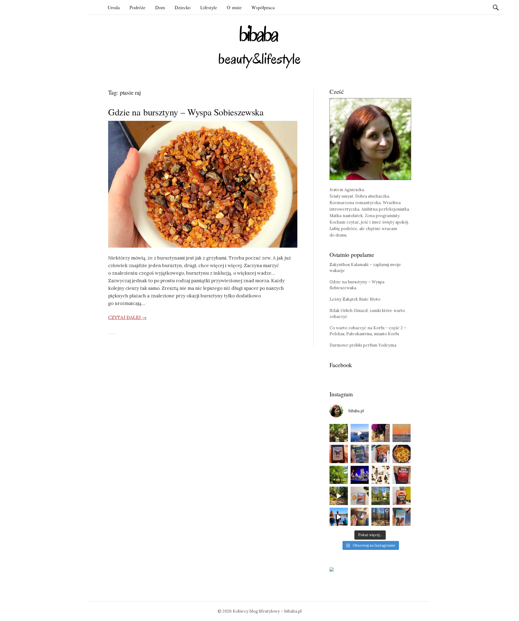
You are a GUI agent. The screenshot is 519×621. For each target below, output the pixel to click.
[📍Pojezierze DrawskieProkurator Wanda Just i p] (380, 454)
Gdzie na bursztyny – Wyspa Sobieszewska (186, 112)
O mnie (234, 7)
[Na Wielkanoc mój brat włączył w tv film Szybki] (380, 517)
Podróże (137, 7)
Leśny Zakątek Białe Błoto (355, 299)
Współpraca (263, 7)
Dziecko (183, 7)
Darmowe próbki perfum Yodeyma (363, 345)
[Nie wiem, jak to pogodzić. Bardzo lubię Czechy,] (380, 496)
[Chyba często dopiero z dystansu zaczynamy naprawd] (339, 517)
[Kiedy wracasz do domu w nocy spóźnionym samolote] (401, 433)
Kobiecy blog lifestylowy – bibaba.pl (267, 611)
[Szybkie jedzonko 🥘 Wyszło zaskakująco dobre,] (401, 454)
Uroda (114, 7)
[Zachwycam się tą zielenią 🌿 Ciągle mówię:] (339, 475)
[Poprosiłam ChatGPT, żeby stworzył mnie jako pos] (380, 475)
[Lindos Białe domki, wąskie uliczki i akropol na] (380, 433)
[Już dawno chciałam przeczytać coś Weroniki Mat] (339, 454)
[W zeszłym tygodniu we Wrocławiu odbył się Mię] (360, 475)
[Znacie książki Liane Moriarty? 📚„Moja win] (401, 517)
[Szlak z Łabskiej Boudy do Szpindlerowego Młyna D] (339, 496)
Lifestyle (208, 7)
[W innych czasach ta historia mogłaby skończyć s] (360, 517)
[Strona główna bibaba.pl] (259, 46)
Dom (160, 7)
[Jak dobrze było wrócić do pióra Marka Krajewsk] (360, 454)
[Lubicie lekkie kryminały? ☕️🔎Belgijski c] (360, 496)
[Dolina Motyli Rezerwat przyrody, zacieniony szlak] (339, 433)
